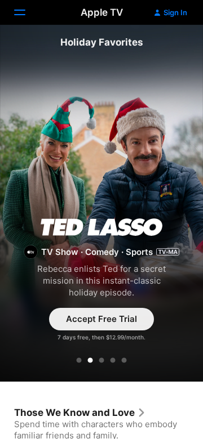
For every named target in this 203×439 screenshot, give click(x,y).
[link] (80, 412)
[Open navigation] (26, 12)
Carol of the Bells (101, 205)
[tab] (79, 360)
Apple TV (102, 12)
